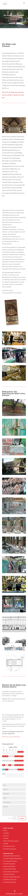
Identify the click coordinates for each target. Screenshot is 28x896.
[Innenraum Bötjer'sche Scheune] (14, 125)
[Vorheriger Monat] (3, 747)
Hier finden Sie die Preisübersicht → (12, 736)
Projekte (6, 838)
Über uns (6, 835)
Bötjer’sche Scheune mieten (11, 841)
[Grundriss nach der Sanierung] (14, 671)
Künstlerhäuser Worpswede (11, 871)
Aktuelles (6, 833)
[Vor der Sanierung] (14, 455)
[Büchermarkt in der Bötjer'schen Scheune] (14, 373)
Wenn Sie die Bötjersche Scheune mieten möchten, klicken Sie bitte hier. (13, 95)
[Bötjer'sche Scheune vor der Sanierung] (14, 415)
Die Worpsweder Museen (10, 861)
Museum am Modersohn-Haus (12, 877)
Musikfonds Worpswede (10, 879)
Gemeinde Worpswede (10, 869)
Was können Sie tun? (9, 846)
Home (5, 830)
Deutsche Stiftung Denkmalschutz (13, 858)
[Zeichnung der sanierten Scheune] (14, 651)
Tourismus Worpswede (10, 882)
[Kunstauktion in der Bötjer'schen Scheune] (14, 338)
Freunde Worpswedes (9, 863)
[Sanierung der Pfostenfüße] (14, 533)
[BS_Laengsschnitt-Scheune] (14, 631)
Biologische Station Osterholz (12, 856)
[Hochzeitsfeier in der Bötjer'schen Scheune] (14, 355)
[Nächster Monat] (22, 747)
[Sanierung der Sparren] (14, 592)
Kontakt (6, 843)
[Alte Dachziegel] (14, 494)
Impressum (20, 893)
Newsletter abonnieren (10, 849)
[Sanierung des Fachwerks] (14, 513)
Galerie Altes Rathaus (9, 866)
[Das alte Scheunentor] (14, 435)
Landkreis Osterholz (9, 874)
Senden (21, 818)
